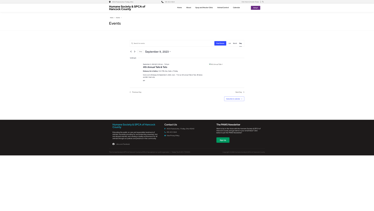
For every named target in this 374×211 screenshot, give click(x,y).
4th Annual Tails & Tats (155, 67)
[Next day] (135, 51)
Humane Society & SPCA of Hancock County (127, 8)
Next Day (239, 92)
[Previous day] (131, 51)
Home (111, 17)
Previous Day (136, 92)
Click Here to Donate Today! (250, 2)
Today (140, 51)
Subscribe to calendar (233, 99)
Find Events (220, 43)
